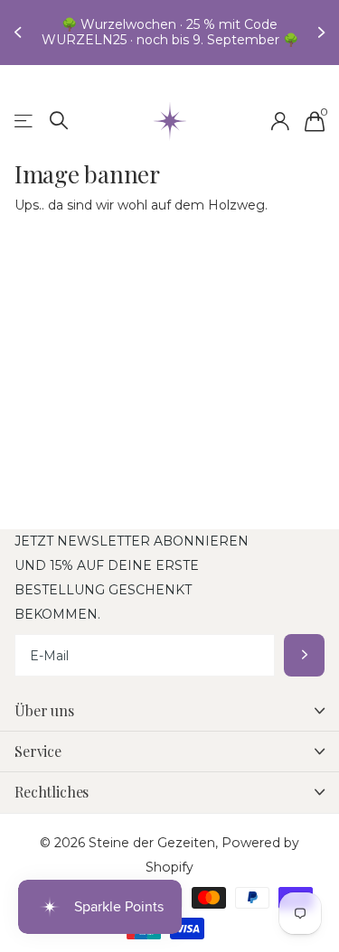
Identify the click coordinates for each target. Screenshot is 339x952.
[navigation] (20, 32)
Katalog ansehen (24, 121)
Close (169, 711)
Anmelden (304, 655)
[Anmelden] (279, 121)
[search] (59, 120)
